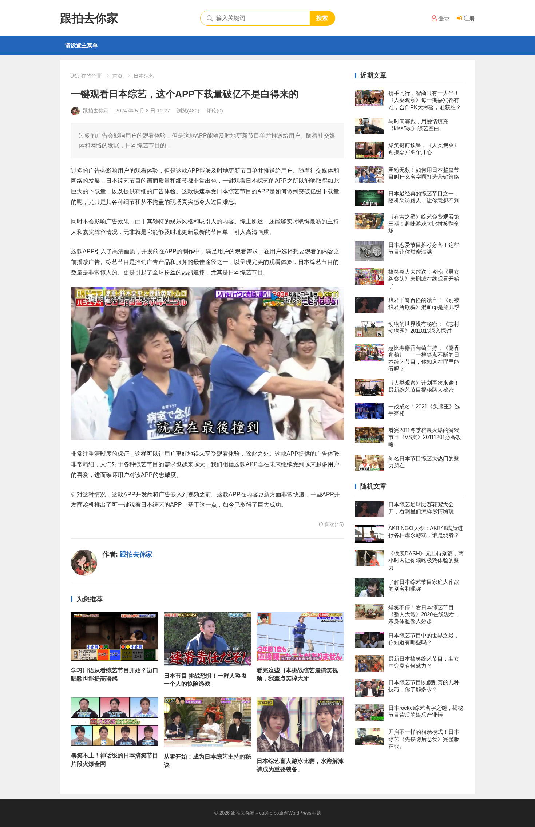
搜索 (322, 18)
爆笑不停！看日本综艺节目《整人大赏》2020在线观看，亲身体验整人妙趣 (424, 614)
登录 (443, 18)
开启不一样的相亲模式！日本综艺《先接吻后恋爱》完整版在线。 (423, 739)
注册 (468, 18)
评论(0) (214, 111)
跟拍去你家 (89, 18)
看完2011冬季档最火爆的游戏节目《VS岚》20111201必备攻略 (424, 437)
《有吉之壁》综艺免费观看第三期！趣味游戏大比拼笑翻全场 (423, 224)
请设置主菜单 (81, 45)
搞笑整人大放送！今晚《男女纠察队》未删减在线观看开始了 (423, 279)
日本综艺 (144, 76)
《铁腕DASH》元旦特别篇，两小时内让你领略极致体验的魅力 (426, 560)
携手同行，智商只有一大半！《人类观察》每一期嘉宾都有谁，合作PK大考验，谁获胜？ (424, 100)
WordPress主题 (304, 813)
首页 (117, 76)
